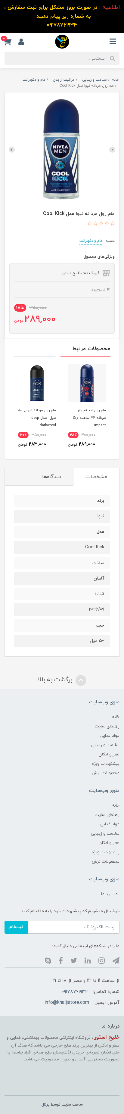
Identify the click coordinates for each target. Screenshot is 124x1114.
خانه (115, 717)
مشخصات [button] (96, 477)
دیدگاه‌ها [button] (51, 477)
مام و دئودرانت (90, 240)
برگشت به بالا (56, 680)
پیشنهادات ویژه (105, 764)
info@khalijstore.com (67, 1002)
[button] (11, 41)
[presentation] (112, 150)
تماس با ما (110, 894)
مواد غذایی (109, 736)
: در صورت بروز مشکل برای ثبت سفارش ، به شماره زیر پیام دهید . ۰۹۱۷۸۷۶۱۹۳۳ (62, 16)
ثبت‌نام (16, 927)
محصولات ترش (105, 773)
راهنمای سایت (107, 726)
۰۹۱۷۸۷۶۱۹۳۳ (75, 991)
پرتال (45, 1104)
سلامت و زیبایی (105, 745)
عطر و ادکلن (108, 754)
